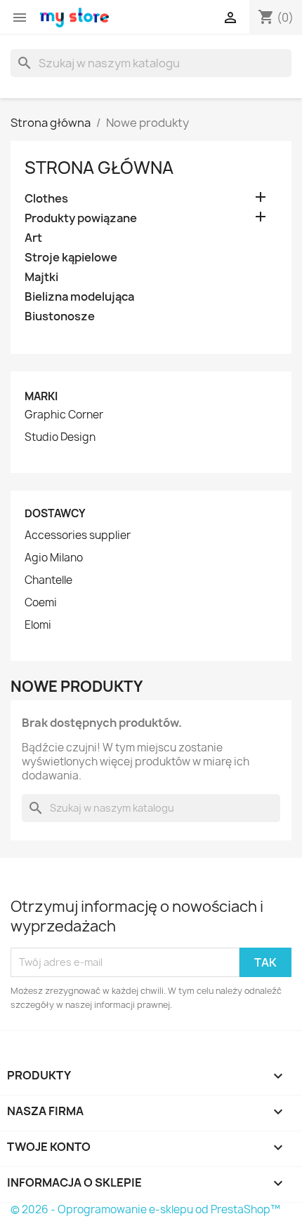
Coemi (41, 603)
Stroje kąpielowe (71, 257)
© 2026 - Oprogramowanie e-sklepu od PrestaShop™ (145, 1209)
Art (33, 238)
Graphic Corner (64, 415)
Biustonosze (60, 316)
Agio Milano (54, 558)
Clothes (46, 198)
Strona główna (99, 167)
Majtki (41, 277)
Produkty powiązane (81, 218)
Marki (41, 396)
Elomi (38, 625)
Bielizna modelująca (79, 296)
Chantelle (48, 580)
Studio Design (60, 437)
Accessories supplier (78, 535)
